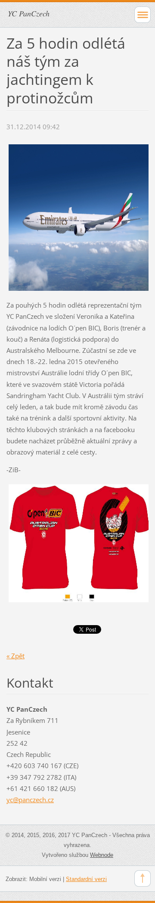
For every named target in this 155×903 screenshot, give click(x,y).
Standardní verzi (86, 879)
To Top (142, 878)
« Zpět (15, 655)
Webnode (101, 855)
